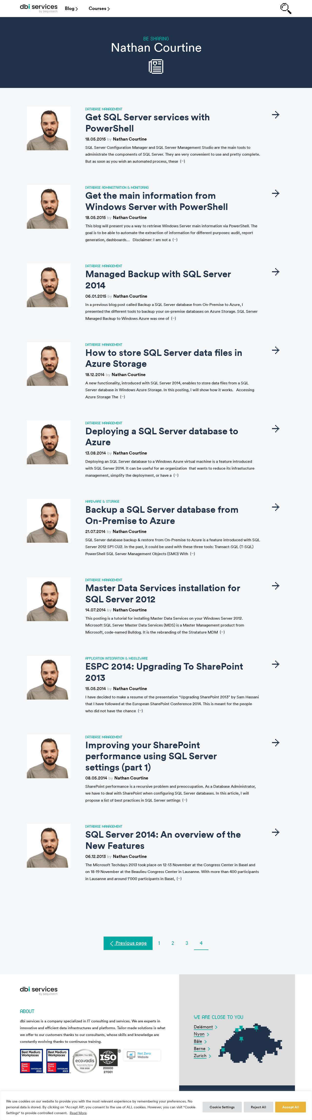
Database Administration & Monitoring (117, 187)
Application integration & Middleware (116, 658)
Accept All (290, 1107)
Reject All (258, 1107)
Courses (97, 8)
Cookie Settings (222, 1107)
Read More (78, 1113)
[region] (156, 1105)
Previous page (130, 943)
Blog (69, 8)
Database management (103, 108)
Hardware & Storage (102, 501)
